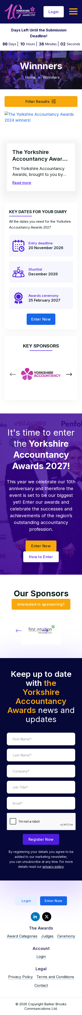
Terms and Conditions (55, 977)
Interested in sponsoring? (41, 604)
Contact (41, 985)
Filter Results (38, 101)
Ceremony (66, 936)
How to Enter (41, 557)
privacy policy (53, 867)
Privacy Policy (20, 977)
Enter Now (41, 319)
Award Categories (22, 936)
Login (54, 11)
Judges (47, 936)
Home (30, 77)
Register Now (41, 839)
